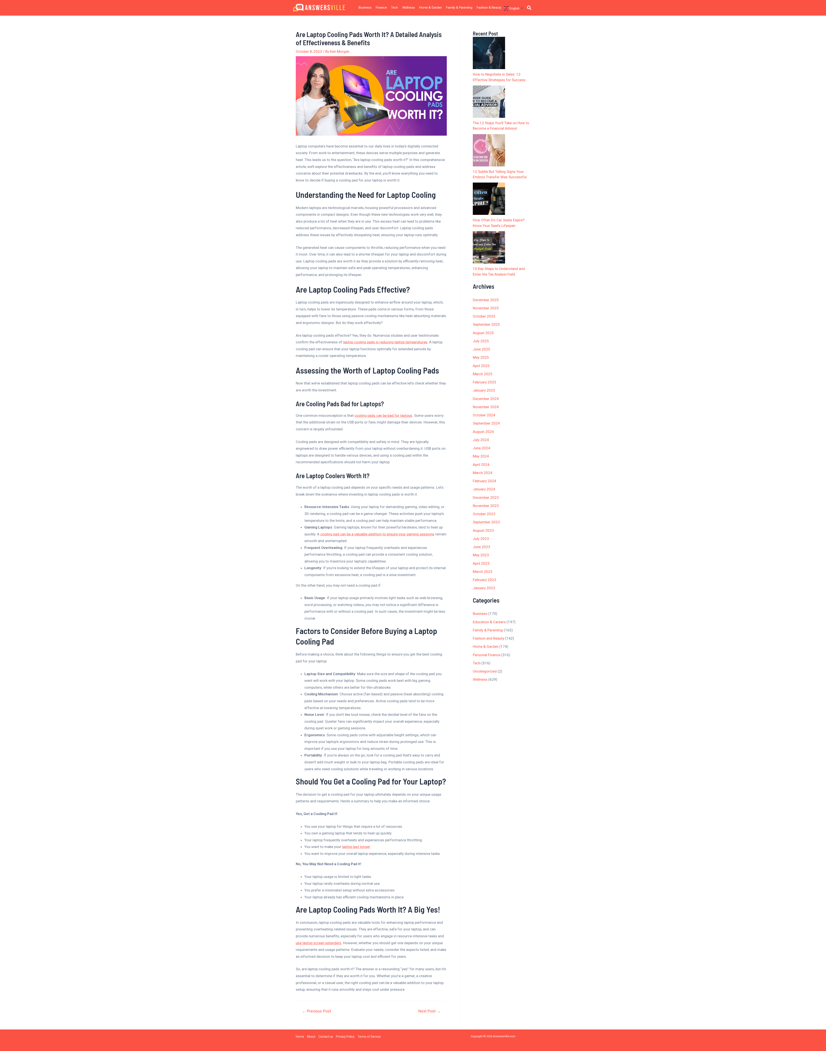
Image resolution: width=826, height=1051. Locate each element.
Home (300, 1036)
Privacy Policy (345, 1036)
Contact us (325, 1036)
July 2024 (481, 440)
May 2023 (481, 555)
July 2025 (481, 341)
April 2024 (481, 464)
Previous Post (316, 1011)
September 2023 (486, 522)
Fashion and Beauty (488, 638)
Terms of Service (369, 1036)
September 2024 (486, 423)
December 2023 (486, 497)
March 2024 (482, 473)
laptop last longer (356, 847)
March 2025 (482, 374)
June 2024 (481, 448)
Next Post (429, 1011)
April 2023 (481, 563)
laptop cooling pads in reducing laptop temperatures (385, 342)
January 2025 (484, 390)
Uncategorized (485, 671)
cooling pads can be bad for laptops (383, 415)
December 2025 (486, 300)
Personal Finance (486, 655)
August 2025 (483, 333)
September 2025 (486, 324)
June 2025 (481, 349)
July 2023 (481, 538)
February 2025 (484, 382)
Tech (394, 7)
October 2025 (484, 316)
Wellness (408, 7)
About (311, 1036)
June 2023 (481, 547)
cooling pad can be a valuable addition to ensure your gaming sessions (377, 534)
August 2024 (483, 431)
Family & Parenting (459, 7)
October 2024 (484, 415)
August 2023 (483, 530)
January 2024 (484, 489)
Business (365, 7)
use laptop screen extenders (318, 943)
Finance (381, 7)
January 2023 (484, 588)
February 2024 (484, 481)
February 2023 (484, 580)
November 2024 (486, 407)
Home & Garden (430, 7)
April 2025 (481, 366)
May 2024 (481, 456)
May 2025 (481, 357)
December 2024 (486, 399)
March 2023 (482, 571)
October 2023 (484, 514)
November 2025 (486, 308)
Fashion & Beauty (489, 7)
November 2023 (486, 506)
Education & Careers (489, 622)
